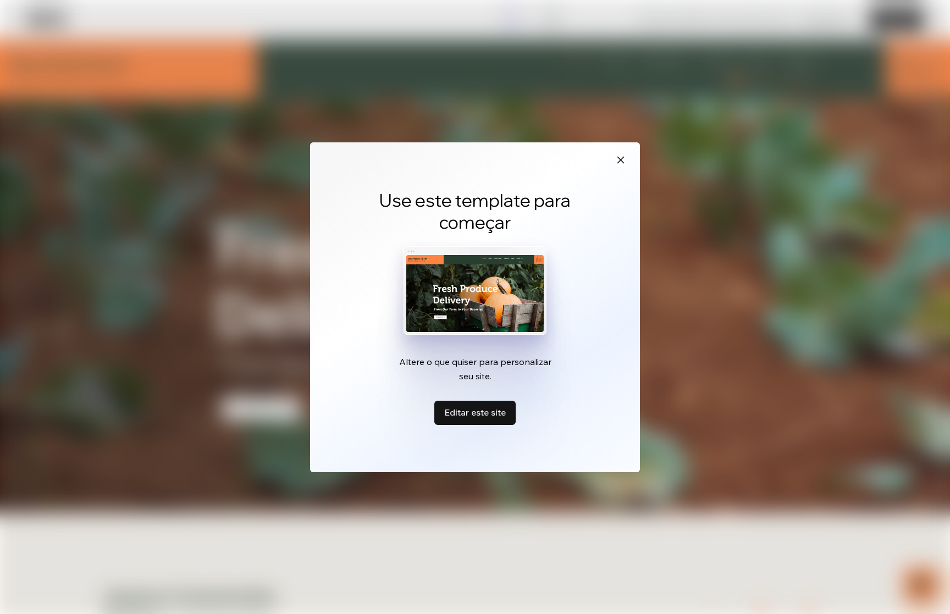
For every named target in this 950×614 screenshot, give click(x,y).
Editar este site (475, 412)
